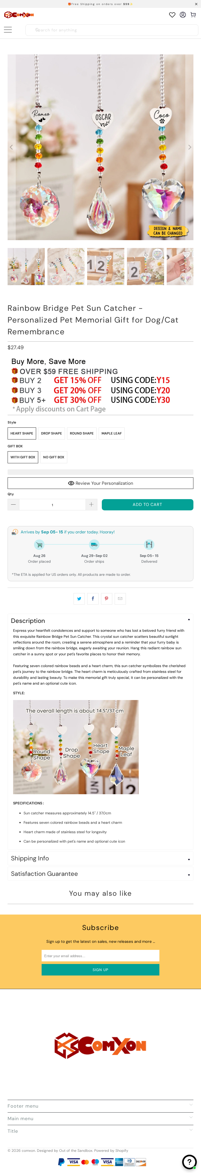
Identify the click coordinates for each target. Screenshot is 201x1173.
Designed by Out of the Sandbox (64, 1150)
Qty (11, 494)
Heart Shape (21, 433)
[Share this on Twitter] (79, 599)
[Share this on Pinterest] (106, 599)
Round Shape (82, 433)
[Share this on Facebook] (92, 599)
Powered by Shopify (111, 1150)
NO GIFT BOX (53, 457)
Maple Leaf (112, 433)
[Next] (189, 147)
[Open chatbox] (189, 1162)
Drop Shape (51, 433)
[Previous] (11, 147)
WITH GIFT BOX (22, 457)
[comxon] (19, 15)
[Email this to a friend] (120, 599)
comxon (28, 1150)
